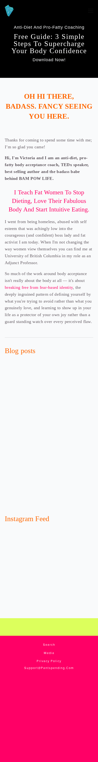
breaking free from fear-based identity (39, 287)
